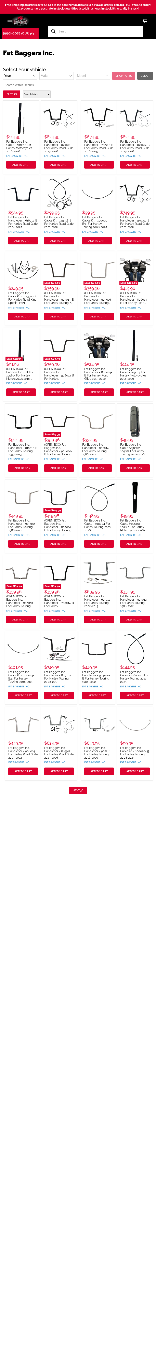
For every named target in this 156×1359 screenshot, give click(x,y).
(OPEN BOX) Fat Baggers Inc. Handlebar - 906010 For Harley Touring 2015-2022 (19, 603)
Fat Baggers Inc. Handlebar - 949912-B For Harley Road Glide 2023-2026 (135, 222)
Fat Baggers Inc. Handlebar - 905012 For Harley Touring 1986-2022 (21, 525)
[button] (20, 33)
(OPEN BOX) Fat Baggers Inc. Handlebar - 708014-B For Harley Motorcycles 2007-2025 (59, 604)
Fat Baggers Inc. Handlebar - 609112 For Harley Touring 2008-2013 (97, 601)
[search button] (53, 31)
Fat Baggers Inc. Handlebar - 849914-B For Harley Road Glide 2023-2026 (135, 146)
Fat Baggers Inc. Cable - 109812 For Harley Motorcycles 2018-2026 (19, 146)
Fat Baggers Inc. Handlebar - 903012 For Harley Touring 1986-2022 (133, 601)
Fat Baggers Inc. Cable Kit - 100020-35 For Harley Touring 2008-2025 (135, 752)
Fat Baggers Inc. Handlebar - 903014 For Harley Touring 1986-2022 (95, 449)
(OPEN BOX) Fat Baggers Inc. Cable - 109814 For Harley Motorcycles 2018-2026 (20, 375)
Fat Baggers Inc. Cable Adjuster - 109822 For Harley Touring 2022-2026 (132, 449)
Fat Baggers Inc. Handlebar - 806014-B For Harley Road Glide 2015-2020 (98, 373)
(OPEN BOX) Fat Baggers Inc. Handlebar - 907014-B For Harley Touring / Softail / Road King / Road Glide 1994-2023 (59, 301)
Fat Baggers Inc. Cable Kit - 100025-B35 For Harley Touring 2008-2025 (21, 676)
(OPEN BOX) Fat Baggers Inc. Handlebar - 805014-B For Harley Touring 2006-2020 (58, 527)
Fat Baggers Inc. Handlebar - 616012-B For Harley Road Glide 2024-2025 (23, 222)
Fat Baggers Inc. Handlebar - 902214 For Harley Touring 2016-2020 (97, 752)
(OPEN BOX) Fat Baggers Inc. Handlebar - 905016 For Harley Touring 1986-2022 (97, 299)
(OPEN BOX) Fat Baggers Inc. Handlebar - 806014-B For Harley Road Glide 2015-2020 (134, 299)
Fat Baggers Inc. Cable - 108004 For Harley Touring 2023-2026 (98, 525)
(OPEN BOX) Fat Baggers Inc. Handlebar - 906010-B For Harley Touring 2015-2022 (58, 451)
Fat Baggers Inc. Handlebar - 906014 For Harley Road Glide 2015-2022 (23, 752)
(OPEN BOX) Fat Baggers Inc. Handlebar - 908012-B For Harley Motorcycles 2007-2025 (59, 377)
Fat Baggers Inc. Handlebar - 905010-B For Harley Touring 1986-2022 (96, 676)
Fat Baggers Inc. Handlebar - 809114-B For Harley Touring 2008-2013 (58, 676)
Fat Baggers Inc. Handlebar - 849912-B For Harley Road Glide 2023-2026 (59, 146)
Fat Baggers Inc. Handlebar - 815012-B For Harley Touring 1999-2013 (22, 449)
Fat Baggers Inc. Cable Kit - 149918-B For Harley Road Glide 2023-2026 (59, 222)
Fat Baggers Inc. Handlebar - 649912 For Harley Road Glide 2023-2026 (59, 752)
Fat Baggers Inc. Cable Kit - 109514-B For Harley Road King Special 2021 (22, 297)
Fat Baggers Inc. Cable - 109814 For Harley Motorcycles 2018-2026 (133, 373)
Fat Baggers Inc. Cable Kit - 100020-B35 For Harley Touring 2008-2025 (95, 222)
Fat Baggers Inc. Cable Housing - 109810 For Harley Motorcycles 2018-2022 (132, 527)
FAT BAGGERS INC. (16, 156)
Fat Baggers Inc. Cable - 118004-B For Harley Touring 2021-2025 (134, 676)
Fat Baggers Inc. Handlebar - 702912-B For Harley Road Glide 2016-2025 (99, 146)
